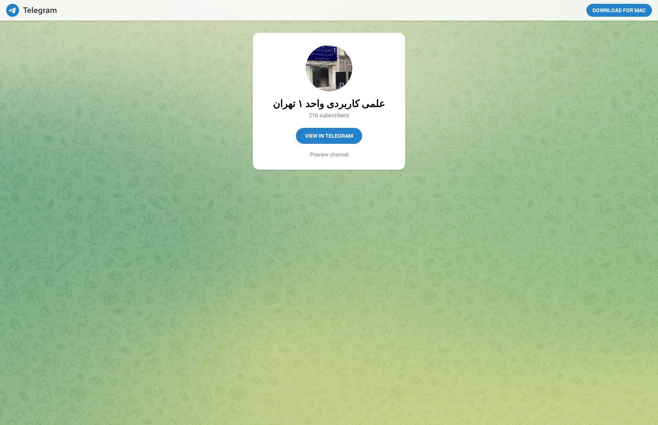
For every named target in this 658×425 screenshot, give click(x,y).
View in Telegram (329, 136)
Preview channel (329, 154)
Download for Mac (619, 10)
